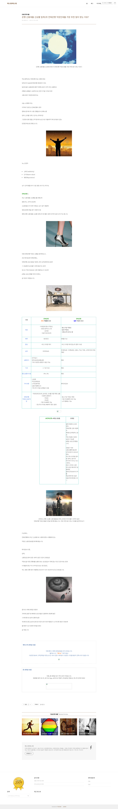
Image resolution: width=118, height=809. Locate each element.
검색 (28, 795)
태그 (92, 3)
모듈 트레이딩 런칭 (39, 781)
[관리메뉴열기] (115, 3)
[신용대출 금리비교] (59, 660)
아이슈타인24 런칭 (39, 784)
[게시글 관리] (30, 704)
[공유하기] (28, 704)
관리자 (64, 806)
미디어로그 (99, 3)
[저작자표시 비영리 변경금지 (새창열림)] (42, 704)
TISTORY (59, 806)
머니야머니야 (12, 3)
